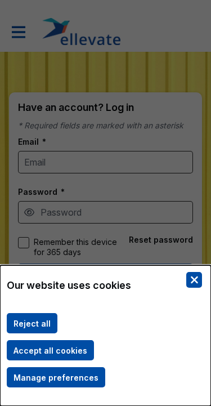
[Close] (194, 280)
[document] (105, 335)
